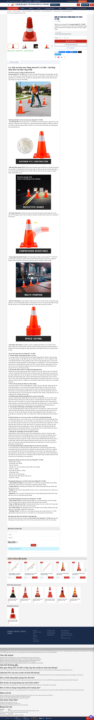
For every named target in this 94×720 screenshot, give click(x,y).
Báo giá (19, 577)
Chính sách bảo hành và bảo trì (66, 633)
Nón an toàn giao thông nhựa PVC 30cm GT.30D (12, 621)
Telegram (58, 54)
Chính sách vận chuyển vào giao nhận (67, 636)
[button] (52, 46)
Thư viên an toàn (36, 641)
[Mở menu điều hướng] (8, 4)
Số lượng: (56, 37)
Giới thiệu (34, 635)
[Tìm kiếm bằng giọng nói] (75, 5)
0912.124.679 (71, 1)
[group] (30, 29)
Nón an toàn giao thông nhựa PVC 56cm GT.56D (50, 600)
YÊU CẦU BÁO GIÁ (71, 41)
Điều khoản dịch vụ (50, 635)
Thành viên (35, 636)
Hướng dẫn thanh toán (51, 632)
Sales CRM (86, 4)
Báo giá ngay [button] (83, 1)
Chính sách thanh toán (65, 632)
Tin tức (34, 633)
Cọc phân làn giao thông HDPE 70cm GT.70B (62, 600)
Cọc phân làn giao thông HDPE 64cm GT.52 (75, 600)
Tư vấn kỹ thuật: (71, 47)
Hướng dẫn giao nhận (51, 633)
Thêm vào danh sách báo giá (71, 44)
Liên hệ (34, 638)
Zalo (76, 1)
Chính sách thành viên (65, 630)
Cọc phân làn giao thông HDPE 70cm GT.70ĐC (13, 600)
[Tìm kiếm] (78, 5)
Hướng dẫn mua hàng (51, 630)
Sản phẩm (35, 630)
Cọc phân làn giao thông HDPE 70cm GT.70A (25, 600)
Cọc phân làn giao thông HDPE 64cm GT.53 (38, 600)
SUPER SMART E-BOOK (37, 632)
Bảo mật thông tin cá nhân (65, 638)
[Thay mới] (17, 542)
